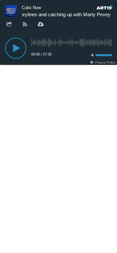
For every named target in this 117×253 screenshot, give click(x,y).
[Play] (15, 48)
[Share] (9, 25)
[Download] (40, 25)
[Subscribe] (25, 25)
